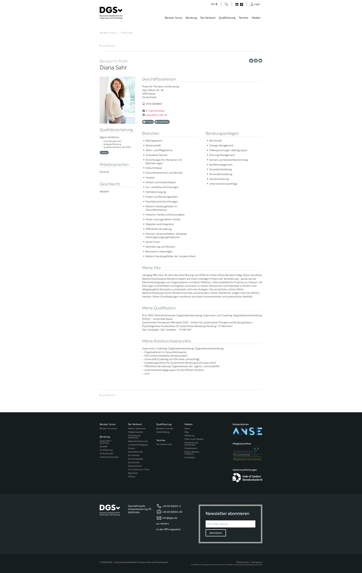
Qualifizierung (227, 18)
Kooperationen (135, 466)
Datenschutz (243, 562)
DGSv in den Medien (194, 439)
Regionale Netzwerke (138, 441)
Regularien (133, 473)
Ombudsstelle (106, 454)
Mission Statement (137, 429)
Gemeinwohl (134, 462)
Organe (131, 448)
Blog (187, 432)
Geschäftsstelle (135, 452)
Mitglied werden (135, 432)
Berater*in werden (165, 429)
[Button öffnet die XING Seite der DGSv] (243, 4)
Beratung (191, 18)
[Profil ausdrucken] (256, 61)
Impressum (256, 562)
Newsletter (190, 458)
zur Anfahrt (162, 523)
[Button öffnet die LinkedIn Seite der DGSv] (235, 4)
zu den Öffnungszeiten (168, 529)
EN (213, 4)
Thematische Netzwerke (134, 437)
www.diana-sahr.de (156, 115)
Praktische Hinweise (109, 457)
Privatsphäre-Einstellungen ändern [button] (203, 565)
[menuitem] (173, 19)
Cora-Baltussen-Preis (138, 470)
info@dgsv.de (169, 518)
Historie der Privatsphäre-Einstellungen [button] (230, 565)
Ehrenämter (134, 455)
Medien (256, 18)
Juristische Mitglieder (138, 445)
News (187, 429)
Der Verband (207, 18)
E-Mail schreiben (155, 111)
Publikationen (191, 448)
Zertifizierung (106, 450)
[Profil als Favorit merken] (251, 61)
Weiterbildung (163, 432)
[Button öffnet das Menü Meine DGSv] (273, 19)
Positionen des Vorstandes (191, 444)
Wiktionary (190, 436)
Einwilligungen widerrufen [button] (253, 565)
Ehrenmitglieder (135, 459)
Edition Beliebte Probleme (192, 453)
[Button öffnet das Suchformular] (226, 4)
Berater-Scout (173, 18)
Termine (243, 18)
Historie (131, 477)
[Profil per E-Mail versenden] (260, 61)
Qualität (103, 446)
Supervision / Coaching (106, 442)
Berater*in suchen (108, 429)
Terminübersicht (164, 444)
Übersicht (108, 45)
